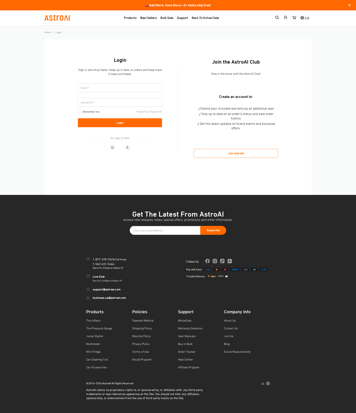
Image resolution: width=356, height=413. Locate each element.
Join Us (228, 336)
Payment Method (143, 320)
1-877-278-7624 (103, 259)
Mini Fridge (93, 351)
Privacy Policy (140, 343)
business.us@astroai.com (109, 298)
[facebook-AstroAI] (207, 261)
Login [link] (58, 32)
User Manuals (186, 336)
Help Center (185, 359)
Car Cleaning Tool (97, 359)
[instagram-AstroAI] (215, 261)
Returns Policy (141, 336)
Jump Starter (94, 336)
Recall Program (142, 359)
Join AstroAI (236, 153)
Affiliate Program (189, 367)
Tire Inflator (93, 320)
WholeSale (184, 320)
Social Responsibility (237, 351)
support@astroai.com (107, 289)
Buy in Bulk (185, 343)
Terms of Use (140, 351)
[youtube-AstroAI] (222, 261)
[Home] (57, 18)
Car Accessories (96, 367)
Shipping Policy (142, 328)
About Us (230, 320)
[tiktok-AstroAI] (230, 261)
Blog (227, 343)
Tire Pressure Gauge (99, 328)
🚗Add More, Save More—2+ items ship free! (178, 5)
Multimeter (93, 343)
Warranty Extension (190, 328)
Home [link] (47, 32)
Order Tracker (186, 351)
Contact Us (231, 328)
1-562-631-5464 (103, 264)
